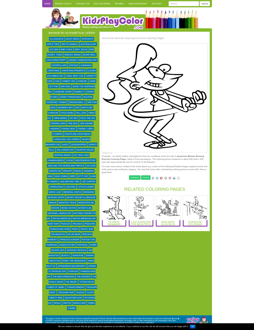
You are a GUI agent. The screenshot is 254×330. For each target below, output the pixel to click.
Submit (205, 3)
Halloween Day (65, 150)
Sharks (90, 255)
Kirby (73, 176)
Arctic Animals (69, 44)
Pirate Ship (87, 229)
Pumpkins (51, 245)
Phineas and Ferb (60, 229)
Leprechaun (56, 187)
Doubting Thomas (57, 102)
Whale (57, 303)
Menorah (89, 192)
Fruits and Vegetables (78, 134)
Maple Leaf (55, 192)
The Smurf (71, 282)
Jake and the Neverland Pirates (66, 165)
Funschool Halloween (66, 139)
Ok (193, 327)
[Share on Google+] (161, 178)
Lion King (70, 187)
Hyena (69, 160)
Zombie (72, 308)
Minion (52, 202)
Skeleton (54, 261)
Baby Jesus (81, 49)
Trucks (80, 292)
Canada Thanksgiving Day (82, 60)
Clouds (91, 70)
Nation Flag (84, 208)
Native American (61, 218)
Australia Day (88, 44)
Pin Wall (119, 3)
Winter (67, 303)
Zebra (91, 303)
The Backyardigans (64, 276)
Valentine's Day (73, 298)
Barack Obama (73, 55)
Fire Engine (86, 123)
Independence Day (85, 160)
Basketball (89, 55)
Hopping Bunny (62, 155)
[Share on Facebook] (153, 178)
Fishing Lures (85, 129)
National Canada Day (59, 213)
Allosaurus (56, 39)
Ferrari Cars (58, 123)
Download (135, 178)
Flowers (57, 134)
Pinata (75, 229)
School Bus (58, 250)
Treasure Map (66, 292)
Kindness (89, 171)
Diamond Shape (63, 92)
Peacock (66, 224)
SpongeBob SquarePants (72, 266)
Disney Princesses (70, 97)
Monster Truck (67, 202)
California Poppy (56, 60)
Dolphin (87, 97)
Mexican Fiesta (55, 197)
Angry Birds (72, 39)
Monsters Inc (86, 202)
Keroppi (67, 171)
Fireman (54, 129)
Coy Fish (53, 86)
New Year (53, 224)
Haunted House (85, 150)
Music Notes (68, 208)
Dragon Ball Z (77, 102)
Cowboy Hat (68, 81)
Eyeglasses (67, 113)
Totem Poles (86, 282)
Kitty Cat (83, 176)
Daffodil (65, 86)
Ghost (65, 144)
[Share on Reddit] (165, 178)
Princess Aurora (69, 239)
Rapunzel (82, 245)
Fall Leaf (81, 113)
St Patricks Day (57, 271)
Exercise (53, 113)
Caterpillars (59, 65)
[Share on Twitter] (157, 178)
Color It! (146, 178)
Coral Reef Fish (74, 76)
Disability (79, 92)
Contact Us (82, 3)
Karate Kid (55, 171)
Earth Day (87, 107)
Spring (92, 266)
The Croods (83, 276)
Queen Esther (67, 245)
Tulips (89, 292)
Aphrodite (87, 39)
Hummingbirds (56, 160)
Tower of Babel (56, 287)
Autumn (54, 49)
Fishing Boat (68, 129)
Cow (56, 81)
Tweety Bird (56, 298)
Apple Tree (53, 44)
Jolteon (91, 165)
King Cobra (61, 176)
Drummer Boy (65, 107)
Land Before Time (69, 181)
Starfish (73, 271)
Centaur (73, 65)
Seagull (65, 255)
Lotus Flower (86, 187)
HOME (47, 3)
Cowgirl (82, 81)
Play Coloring (102, 3)
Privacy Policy (63, 3)
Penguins (90, 224)
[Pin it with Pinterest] (170, 178)
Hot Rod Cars (81, 155)
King (50, 176)
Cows (92, 81)
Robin (93, 245)
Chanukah (86, 65)
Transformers (75, 287)
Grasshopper (79, 144)
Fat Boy (74, 118)
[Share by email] (178, 178)
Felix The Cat (87, 118)
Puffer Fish (88, 239)
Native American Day (84, 218)
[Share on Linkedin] (174, 178)
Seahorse (77, 255)
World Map (79, 303)
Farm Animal (60, 118)
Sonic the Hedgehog (74, 261)
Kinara (78, 171)
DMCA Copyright (138, 3)
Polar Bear (73, 234)
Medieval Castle (72, 192)
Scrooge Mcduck (77, 250)
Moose (55, 208)
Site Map (156, 3)
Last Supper (88, 181)
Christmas (53, 70)
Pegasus (77, 224)
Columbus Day (55, 76)
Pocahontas (58, 234)
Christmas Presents (73, 70)
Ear (77, 107)
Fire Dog (73, 123)
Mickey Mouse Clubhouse (81, 197)
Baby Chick (66, 49)
